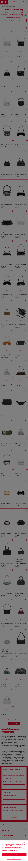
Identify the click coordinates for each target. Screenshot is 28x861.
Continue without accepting (14, 858)
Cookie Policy (15, 850)
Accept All (14, 854)
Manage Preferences (16, 848)
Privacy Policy (6, 850)
